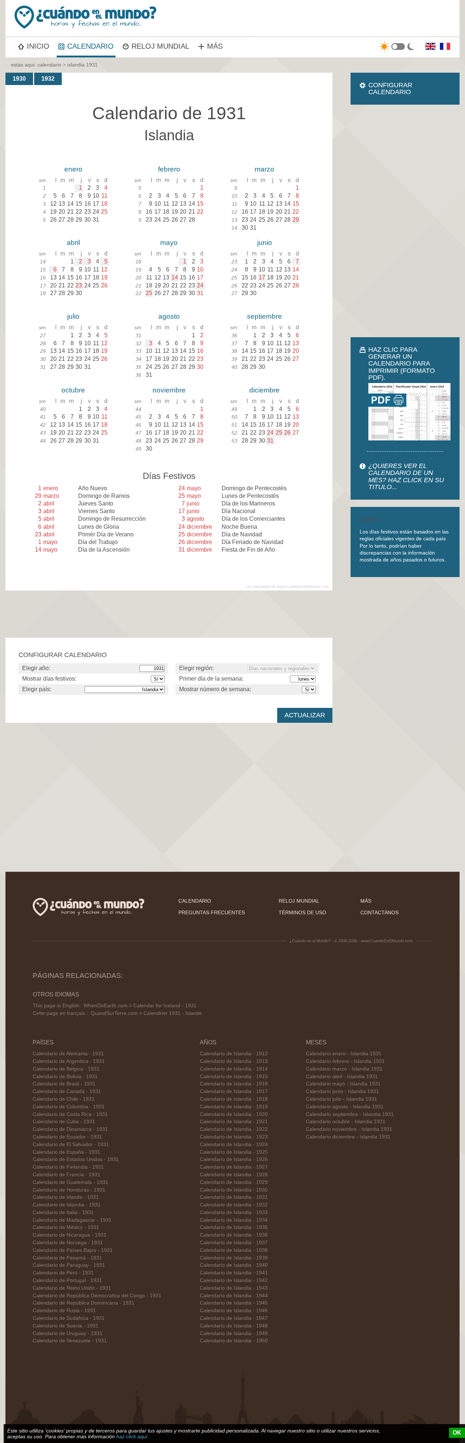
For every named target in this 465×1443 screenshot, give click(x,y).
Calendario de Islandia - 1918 (234, 1099)
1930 (19, 79)
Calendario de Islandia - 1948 (234, 1326)
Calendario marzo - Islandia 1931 (344, 1069)
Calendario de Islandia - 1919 (234, 1106)
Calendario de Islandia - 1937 (234, 1242)
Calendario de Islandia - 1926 (234, 1159)
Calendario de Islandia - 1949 (234, 1333)
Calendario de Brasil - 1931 (64, 1084)
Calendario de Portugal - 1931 (67, 1280)
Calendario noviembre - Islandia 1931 (349, 1129)
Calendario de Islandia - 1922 (234, 1129)
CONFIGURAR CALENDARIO (390, 88)
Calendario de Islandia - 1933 (234, 1212)
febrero (169, 169)
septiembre (264, 316)
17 (262, 277)
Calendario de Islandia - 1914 (234, 1069)
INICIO (38, 46)
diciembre (264, 390)
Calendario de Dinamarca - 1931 (70, 1129)
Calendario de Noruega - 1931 (68, 1242)
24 (200, 285)
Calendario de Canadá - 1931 (67, 1091)
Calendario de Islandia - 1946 (234, 1310)
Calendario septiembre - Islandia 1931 (350, 1114)
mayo (169, 242)
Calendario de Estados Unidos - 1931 (76, 1159)
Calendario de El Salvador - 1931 (71, 1144)
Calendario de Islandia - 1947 (234, 1318)
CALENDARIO (90, 46)
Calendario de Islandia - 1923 (234, 1137)
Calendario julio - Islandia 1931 (341, 1099)
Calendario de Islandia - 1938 (234, 1250)
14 (174, 277)
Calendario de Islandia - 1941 (234, 1272)
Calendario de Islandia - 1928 (234, 1174)
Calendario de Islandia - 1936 (234, 1235)
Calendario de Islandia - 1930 (234, 1190)
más (365, 901)
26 (287, 433)
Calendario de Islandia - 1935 (234, 1227)
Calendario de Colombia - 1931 (69, 1106)
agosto (169, 316)
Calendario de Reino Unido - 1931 (72, 1288)
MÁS (215, 46)
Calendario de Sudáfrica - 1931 (69, 1318)
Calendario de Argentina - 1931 (69, 1061)
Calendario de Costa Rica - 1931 (70, 1114)
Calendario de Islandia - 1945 (234, 1303)
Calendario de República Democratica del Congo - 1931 (97, 1295)
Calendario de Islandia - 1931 (67, 1205)
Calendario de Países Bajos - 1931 (73, 1250)
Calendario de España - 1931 (66, 1152)
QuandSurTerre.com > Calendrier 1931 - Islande (146, 1013)
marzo (264, 169)
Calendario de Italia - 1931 (63, 1212)
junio (264, 242)
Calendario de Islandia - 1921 (234, 1121)
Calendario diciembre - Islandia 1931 (348, 1137)
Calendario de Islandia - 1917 (234, 1091)
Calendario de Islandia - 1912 (234, 1053)
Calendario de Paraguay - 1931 (69, 1265)
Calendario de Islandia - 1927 (234, 1167)
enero (73, 169)
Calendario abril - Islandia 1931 (342, 1076)
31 (270, 441)
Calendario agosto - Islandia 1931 (345, 1106)
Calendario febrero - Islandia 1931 (345, 1061)
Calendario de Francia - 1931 (66, 1174)
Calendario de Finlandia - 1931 (68, 1167)
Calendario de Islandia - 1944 (234, 1295)
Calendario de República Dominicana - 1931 (83, 1303)
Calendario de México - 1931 (66, 1227)
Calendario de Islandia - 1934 (234, 1220)
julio (73, 316)
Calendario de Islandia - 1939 (234, 1258)
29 (295, 220)
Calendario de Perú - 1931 (63, 1272)
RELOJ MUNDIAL (160, 46)
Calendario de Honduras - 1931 (69, 1190)
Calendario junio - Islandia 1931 (342, 1091)
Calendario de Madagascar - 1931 (72, 1220)
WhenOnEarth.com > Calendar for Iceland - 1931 (140, 1005)
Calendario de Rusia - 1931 (64, 1310)
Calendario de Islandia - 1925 (234, 1152)
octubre (73, 390)
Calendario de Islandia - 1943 (234, 1288)
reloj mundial (299, 901)
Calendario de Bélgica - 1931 (66, 1069)
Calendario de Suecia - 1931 (65, 1326)
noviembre (169, 390)
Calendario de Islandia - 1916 (234, 1084)
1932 (47, 79)
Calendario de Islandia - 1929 (234, 1182)
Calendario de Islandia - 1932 (234, 1205)
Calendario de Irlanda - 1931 (66, 1197)
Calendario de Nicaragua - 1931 (69, 1235)
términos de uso (302, 912)
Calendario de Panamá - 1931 (67, 1258)
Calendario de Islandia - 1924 (234, 1144)
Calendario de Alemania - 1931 (68, 1053)
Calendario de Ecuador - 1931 (67, 1137)
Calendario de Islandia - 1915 (234, 1076)
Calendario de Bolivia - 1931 (65, 1076)
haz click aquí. (132, 1436)
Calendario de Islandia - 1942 (234, 1280)
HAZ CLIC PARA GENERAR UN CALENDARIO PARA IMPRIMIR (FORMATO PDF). (401, 363)
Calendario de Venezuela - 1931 (70, 1340)
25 (149, 293)
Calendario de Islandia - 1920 (234, 1114)
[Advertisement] (405, 221)
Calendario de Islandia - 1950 (234, 1340)
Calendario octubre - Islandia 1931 (345, 1121)
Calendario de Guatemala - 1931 (70, 1182)
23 (79, 285)
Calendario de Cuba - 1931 (64, 1121)
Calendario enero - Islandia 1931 (343, 1053)
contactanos (379, 912)
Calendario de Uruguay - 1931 (67, 1333)
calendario (49, 65)
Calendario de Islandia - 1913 (234, 1061)
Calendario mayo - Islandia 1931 (343, 1084)
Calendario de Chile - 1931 (63, 1099)
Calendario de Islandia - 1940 (234, 1265)
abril (73, 242)
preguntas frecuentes (211, 912)
